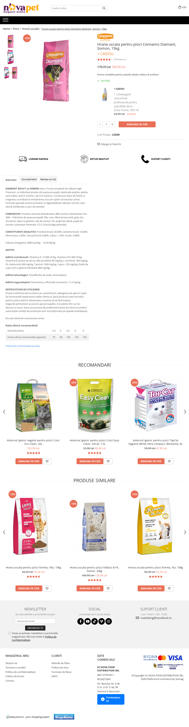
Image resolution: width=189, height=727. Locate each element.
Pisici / (17, 28)
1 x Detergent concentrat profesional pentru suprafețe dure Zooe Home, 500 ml (126, 102)
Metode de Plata (60, 663)
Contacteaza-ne (113, 699)
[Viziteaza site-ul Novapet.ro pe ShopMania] (64, 717)
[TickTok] (94, 621)
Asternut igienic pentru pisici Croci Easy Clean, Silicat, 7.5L (94, 442)
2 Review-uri (119, 59)
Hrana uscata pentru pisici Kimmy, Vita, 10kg (33, 567)
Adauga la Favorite (110, 144)
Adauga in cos (137, 124)
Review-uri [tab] (48, 179)
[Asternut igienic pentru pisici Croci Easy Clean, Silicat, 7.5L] (94, 405)
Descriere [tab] (11, 179)
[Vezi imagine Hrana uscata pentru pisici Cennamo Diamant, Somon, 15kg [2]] (10, 72)
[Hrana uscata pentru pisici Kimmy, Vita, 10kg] (33, 527)
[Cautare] (104, 8)
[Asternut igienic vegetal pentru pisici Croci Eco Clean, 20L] (33, 405)
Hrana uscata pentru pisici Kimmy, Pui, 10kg (155, 567)
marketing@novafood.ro (156, 618)
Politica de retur (60, 667)
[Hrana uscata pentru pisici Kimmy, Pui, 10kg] (155, 527)
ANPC (54, 676)
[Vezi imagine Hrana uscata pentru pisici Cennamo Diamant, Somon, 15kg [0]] (10, 41)
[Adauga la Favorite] (47, 461)
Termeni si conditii (15, 667)
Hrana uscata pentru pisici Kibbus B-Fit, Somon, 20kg (94, 569)
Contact (10, 680)
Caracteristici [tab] (29, 179)
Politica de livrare (15, 676)
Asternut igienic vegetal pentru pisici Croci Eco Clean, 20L (33, 442)
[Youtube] (87, 621)
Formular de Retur (61, 672)
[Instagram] (108, 621)
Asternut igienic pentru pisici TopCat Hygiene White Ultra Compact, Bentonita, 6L (155, 442)
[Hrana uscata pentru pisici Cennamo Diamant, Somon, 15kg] (56, 70)
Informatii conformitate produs (23, 346)
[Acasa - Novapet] (21, 8)
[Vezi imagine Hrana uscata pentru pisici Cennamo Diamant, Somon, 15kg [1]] (10, 57)
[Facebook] (80, 621)
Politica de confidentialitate (20, 672)
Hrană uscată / (31, 28)
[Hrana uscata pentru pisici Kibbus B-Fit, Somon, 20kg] (94, 526)
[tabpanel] (56, 70)
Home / (7, 28)
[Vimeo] (101, 621)
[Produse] (6, 21)
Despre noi (11, 663)
